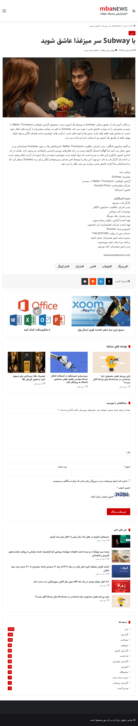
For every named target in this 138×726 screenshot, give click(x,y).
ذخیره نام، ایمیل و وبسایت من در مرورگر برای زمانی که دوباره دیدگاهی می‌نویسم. (90, 481)
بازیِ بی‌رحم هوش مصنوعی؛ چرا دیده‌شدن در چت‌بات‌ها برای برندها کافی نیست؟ (111, 379)
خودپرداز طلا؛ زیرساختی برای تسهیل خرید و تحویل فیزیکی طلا (29, 377)
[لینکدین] (101, 281)
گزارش (124, 634)
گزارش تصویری (120, 661)
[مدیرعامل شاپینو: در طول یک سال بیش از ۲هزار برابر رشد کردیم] (121, 541)
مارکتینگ (62, 266)
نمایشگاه (124, 672)
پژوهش (124, 645)
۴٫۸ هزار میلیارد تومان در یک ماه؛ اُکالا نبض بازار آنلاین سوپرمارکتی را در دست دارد (71, 582)
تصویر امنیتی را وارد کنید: (102, 496)
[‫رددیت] (93, 281)
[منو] (4, 12)
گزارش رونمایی (120, 682)
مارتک (78, 266)
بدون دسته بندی (120, 677)
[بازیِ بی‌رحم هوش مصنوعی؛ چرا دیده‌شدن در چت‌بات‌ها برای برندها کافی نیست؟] (111, 362)
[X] (109, 281)
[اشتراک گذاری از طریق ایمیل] (84, 281)
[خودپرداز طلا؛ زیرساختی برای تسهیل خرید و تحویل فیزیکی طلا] (26, 362)
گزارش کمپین (121, 650)
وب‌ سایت (62, 466)
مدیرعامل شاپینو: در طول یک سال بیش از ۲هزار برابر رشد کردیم (79, 537)
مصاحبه (124, 639)
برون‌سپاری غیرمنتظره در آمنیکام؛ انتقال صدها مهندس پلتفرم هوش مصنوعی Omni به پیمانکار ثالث (69, 379)
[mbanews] (114, 10)
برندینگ (122, 266)
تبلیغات (106, 266)
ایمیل (127, 466)
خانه (131, 25)
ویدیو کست (122, 688)
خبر (125, 25)
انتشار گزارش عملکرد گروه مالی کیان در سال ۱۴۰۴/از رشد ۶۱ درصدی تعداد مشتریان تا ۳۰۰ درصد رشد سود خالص (60, 568)
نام (128, 452)
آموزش (124, 666)
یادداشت (124, 656)
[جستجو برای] (133, 12)
